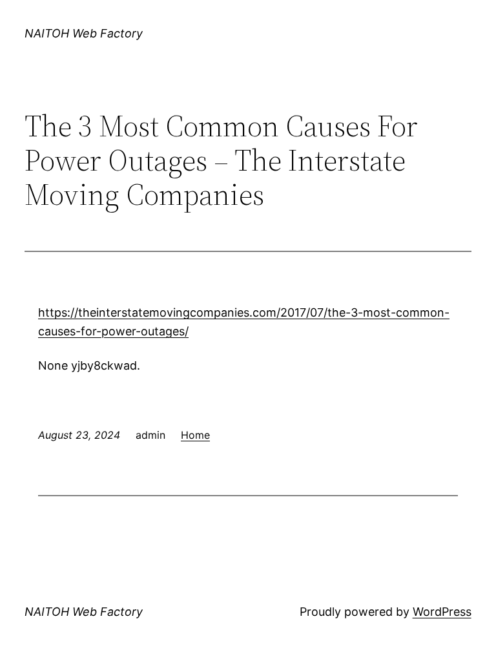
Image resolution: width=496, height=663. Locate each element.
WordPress (442, 611)
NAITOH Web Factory (84, 33)
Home (195, 434)
